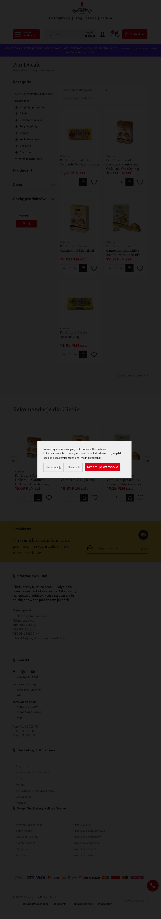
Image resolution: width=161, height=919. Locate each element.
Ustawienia (74, 467)
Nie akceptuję (53, 467)
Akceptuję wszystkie (102, 467)
